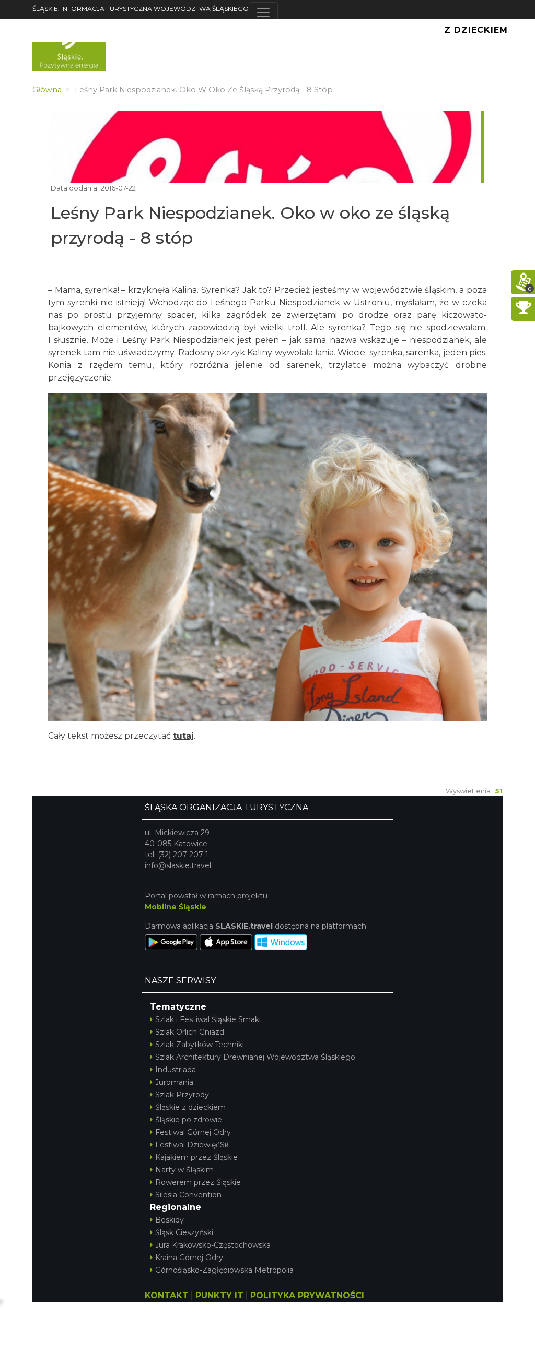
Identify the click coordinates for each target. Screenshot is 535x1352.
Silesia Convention (188, 1195)
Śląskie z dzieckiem (190, 1107)
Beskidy (169, 1220)
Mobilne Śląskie (175, 906)
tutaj (183, 736)
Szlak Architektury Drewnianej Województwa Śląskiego (255, 1057)
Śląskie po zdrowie (188, 1119)
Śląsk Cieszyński (184, 1232)
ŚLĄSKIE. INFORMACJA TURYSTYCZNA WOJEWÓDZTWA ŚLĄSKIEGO (140, 9)
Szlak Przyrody (182, 1094)
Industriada (175, 1069)
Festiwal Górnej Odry (193, 1132)
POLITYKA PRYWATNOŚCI (307, 1295)
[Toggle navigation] (263, 12)
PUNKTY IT (219, 1295)
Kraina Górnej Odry (189, 1257)
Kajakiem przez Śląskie (196, 1157)
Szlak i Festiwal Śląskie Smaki (208, 1019)
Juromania (174, 1082)
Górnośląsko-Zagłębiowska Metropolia (224, 1270)
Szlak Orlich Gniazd (189, 1032)
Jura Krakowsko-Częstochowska (213, 1245)
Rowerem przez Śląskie (198, 1182)
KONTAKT (167, 1295)
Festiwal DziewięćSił (191, 1144)
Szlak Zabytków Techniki (199, 1044)
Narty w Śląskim (184, 1170)
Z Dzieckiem (476, 30)
